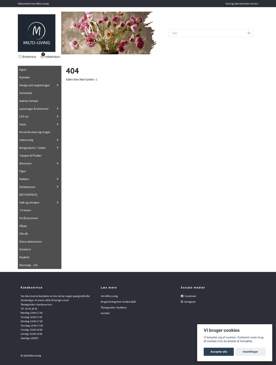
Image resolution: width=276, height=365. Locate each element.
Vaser (22, 124)
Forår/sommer (28, 218)
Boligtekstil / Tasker (32, 148)
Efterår (23, 234)
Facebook (190, 296)
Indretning (26, 140)
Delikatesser (27, 187)
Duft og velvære (29, 202)
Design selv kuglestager (34, 85)
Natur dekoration (30, 241)
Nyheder (24, 77)
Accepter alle (218, 351)
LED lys (24, 116)
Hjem (22, 69)
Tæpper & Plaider (30, 155)
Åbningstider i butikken (114, 307)
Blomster (25, 163)
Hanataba (25, 93)
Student (24, 257)
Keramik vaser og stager (35, 132)
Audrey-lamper (28, 101)
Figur (22, 171)
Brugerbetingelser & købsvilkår (118, 301)
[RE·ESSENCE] (28, 194)
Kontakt (105, 313)
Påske (23, 226)
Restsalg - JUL (28, 265)
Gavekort (25, 249)
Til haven (25, 210)
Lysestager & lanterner (34, 109)
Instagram (190, 301)
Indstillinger (250, 351)
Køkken (24, 179)
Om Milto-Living (109, 296)
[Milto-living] (36, 33)
